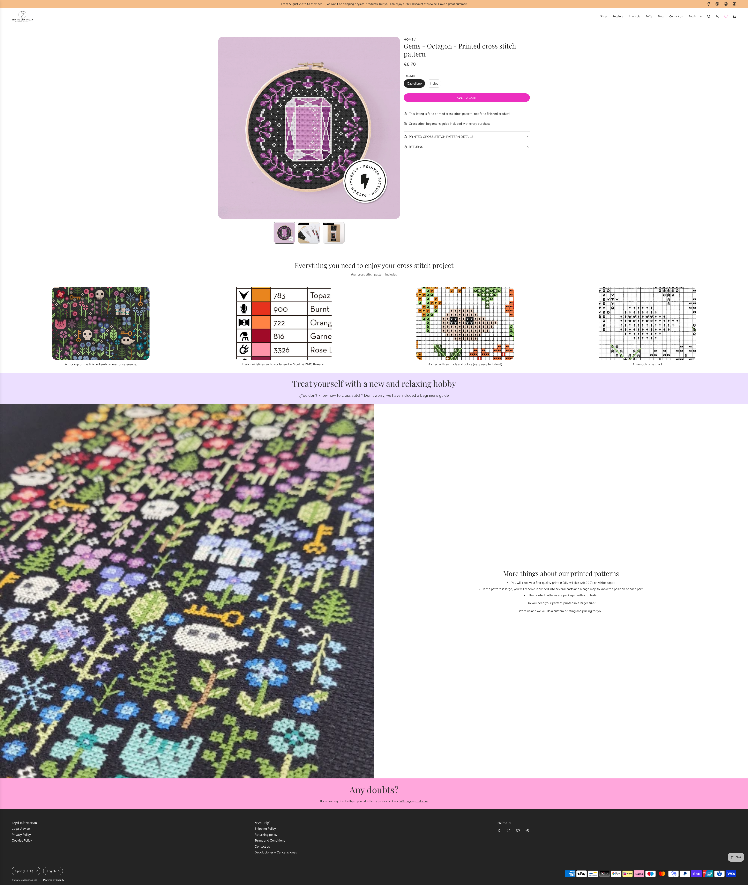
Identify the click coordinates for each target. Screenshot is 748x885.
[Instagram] (717, 4)
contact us (421, 801)
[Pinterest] (726, 4)
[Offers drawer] (726, 16)
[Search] (708, 16)
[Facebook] (708, 4)
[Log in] (717, 16)
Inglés (434, 83)
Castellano (414, 83)
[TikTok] (734, 4)
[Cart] (734, 16)
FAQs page (405, 801)
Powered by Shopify (53, 879)
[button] (221, 128)
